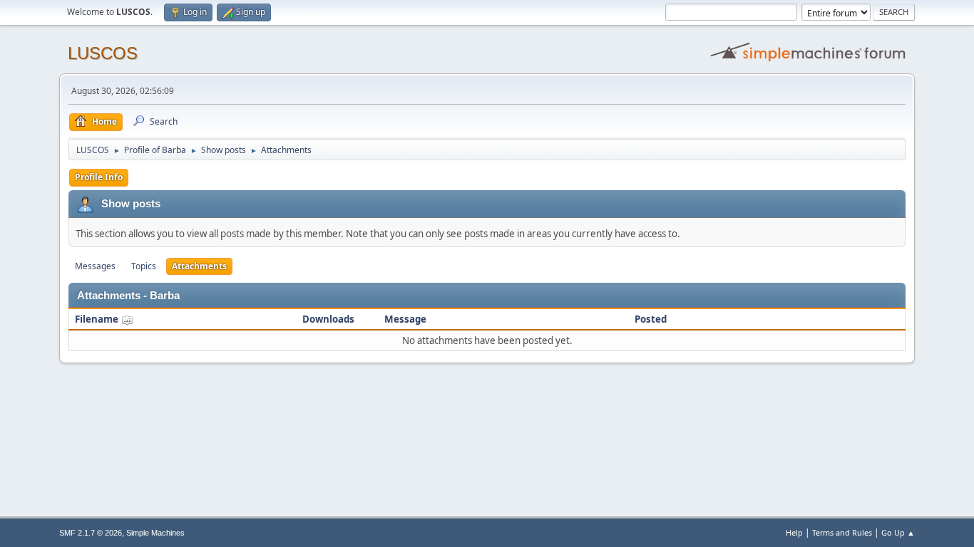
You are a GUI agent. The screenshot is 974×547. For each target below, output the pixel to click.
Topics (143, 266)
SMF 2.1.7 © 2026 (90, 532)
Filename (98, 319)
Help (794, 532)
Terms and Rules (842, 532)
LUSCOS (103, 53)
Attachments (199, 266)
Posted (651, 319)
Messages (95, 266)
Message (405, 319)
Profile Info (99, 177)
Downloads (328, 319)
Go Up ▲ (898, 532)
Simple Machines (155, 532)
